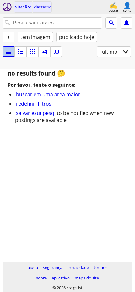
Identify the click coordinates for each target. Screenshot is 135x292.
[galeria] (44, 51)
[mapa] (56, 51)
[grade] (32, 51)
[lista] (8, 51)
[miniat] (20, 51)
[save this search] (126, 23)
